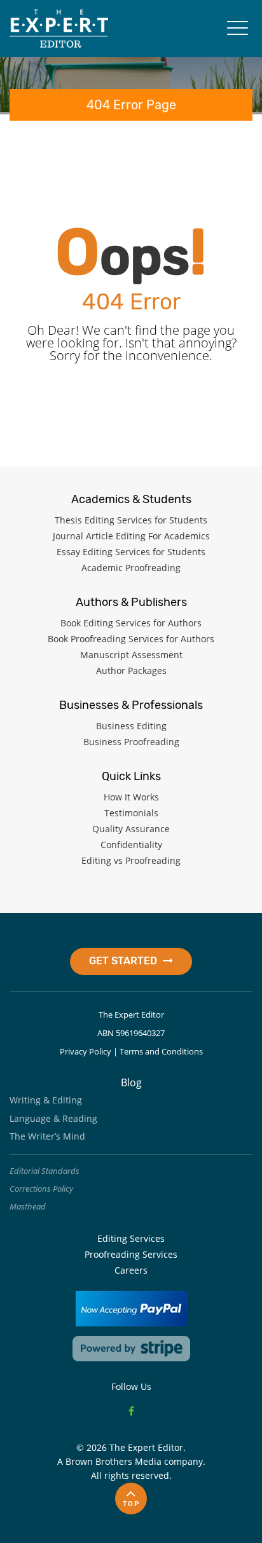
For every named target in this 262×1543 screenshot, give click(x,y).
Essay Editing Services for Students (131, 552)
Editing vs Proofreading (131, 860)
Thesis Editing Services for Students (131, 520)
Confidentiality (131, 845)
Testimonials (131, 813)
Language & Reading (53, 1118)
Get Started (124, 961)
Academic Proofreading (131, 568)
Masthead (28, 1206)
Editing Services (131, 1238)
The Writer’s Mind (47, 1136)
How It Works (131, 797)
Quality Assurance (131, 829)
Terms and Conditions (161, 1051)
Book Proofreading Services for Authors (131, 639)
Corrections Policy (41, 1188)
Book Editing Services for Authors (131, 623)
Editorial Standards (44, 1170)
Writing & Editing (46, 1100)
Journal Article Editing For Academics (131, 536)
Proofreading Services (131, 1254)
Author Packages (131, 670)
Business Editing (131, 726)
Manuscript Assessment (131, 655)
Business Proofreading (131, 742)
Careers (131, 1270)
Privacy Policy (85, 1051)
